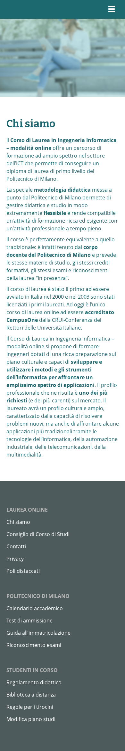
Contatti (16, 546)
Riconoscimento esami (33, 645)
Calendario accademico (34, 608)
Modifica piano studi (30, 719)
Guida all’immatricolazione (38, 632)
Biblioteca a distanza (31, 694)
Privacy (15, 558)
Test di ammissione (29, 620)
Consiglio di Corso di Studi (38, 534)
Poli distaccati (23, 570)
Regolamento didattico (34, 682)
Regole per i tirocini (29, 706)
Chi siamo (18, 521)
